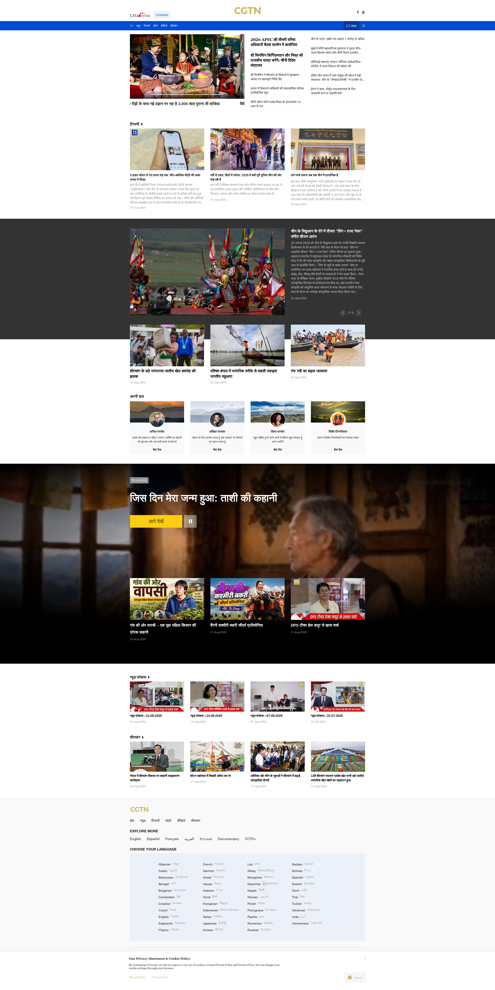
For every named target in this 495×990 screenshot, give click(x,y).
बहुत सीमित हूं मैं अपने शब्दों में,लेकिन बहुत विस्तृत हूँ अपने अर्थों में (277, 439)
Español (153, 839)
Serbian (302, 864)
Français (172, 839)
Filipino (169, 930)
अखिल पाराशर (217, 431)
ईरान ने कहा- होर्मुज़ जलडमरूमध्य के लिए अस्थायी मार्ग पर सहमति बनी (333, 91)
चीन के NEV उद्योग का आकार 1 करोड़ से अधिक (337, 39)
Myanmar (263, 884)
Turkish (302, 904)
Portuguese (262, 910)
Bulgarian (172, 890)
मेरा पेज (157, 449)
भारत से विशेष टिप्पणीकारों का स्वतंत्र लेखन (338, 437)
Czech (167, 910)
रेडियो (354, 26)
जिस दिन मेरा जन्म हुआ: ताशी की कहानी (203, 498)
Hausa (212, 884)
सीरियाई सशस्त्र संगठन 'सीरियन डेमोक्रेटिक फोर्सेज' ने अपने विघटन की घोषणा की (336, 64)
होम (132, 820)
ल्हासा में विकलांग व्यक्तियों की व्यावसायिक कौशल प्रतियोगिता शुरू (277, 90)
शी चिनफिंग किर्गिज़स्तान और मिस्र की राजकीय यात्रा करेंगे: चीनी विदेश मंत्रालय (277, 60)
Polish (256, 904)
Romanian (260, 923)
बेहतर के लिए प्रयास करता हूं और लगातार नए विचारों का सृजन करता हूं (217, 439)
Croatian (170, 904)
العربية (189, 839)
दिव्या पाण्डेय (277, 431)
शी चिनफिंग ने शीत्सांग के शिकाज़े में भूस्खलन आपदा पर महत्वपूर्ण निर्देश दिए (275, 77)
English (135, 839)
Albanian (169, 864)
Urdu (298, 917)
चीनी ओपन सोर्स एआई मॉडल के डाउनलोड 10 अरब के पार (276, 104)
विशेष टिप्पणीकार (338, 431)
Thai (298, 897)
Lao (254, 864)
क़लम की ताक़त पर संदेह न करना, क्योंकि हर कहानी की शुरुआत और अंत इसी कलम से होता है (157, 439)
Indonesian (221, 910)
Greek (213, 877)
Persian (258, 897)
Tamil (299, 890)
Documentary (228, 839)
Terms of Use (160, 977)
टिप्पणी (155, 820)
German (214, 871)
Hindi (210, 897)
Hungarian (215, 904)
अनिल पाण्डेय (157, 431)
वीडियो (181, 820)
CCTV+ (250, 839)
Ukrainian (306, 910)
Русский (206, 839)
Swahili (303, 884)
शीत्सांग (195, 820)
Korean (213, 930)
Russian (259, 930)
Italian (212, 917)
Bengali (167, 884)
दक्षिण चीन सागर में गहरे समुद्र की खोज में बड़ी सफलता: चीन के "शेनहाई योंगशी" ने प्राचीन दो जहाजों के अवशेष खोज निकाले (336, 78)
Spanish (303, 877)
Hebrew (213, 890)
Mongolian (260, 877)
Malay (261, 871)
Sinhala (301, 871)
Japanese (215, 923)
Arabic (168, 871)
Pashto (256, 917)
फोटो (168, 820)
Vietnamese (307, 923)
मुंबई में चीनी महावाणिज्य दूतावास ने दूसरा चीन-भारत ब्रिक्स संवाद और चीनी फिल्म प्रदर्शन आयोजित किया (336, 50)
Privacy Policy (137, 977)
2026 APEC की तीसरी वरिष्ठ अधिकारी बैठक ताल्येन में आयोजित (274, 42)
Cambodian (169, 897)
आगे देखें (156, 521)
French (213, 864)
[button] (158, 94)
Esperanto (172, 923)
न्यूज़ (143, 820)
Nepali (256, 890)
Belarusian (173, 877)
